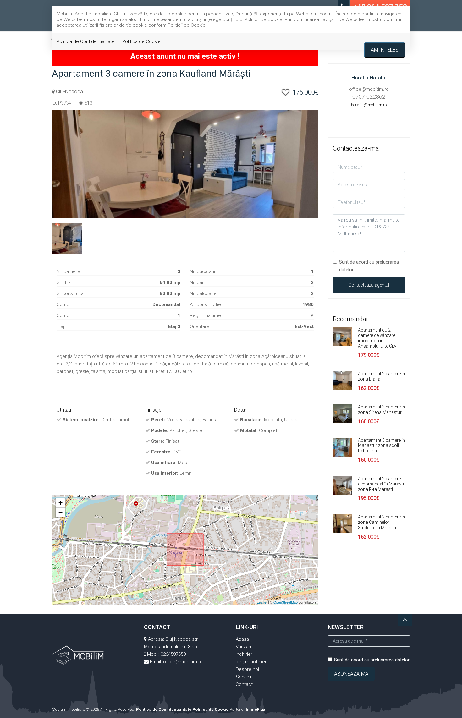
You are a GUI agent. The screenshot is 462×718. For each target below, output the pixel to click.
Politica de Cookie (141, 41)
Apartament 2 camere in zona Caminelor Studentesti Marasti (381, 522)
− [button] (60, 512)
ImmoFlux (255, 709)
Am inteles (385, 50)
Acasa (242, 639)
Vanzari (243, 646)
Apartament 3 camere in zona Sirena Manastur (381, 409)
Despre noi (247, 669)
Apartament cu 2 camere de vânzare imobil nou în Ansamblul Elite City (377, 337)
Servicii (243, 677)
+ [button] (60, 503)
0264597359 (173, 654)
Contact (244, 684)
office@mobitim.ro (183, 662)
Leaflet (262, 602)
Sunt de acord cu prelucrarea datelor (369, 265)
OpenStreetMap (285, 602)
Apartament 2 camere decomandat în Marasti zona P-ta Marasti (381, 484)
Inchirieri (244, 654)
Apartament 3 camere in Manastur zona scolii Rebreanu (381, 445)
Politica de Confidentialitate (86, 41)
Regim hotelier (251, 662)
